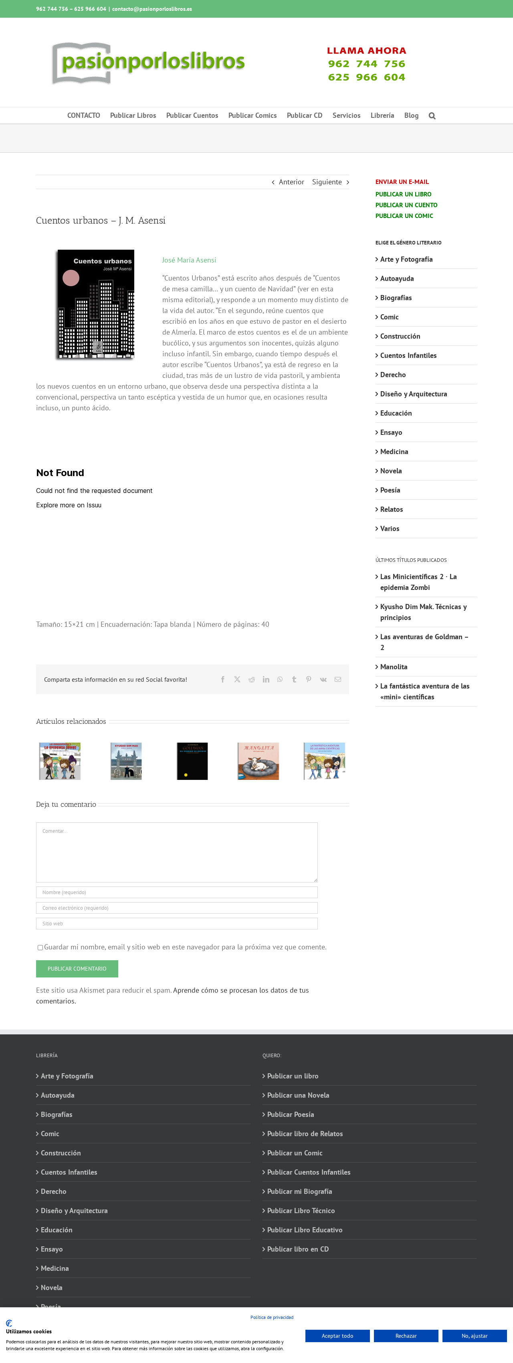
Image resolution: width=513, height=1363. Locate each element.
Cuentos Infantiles (408, 355)
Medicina (394, 451)
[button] (432, 115)
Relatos (391, 509)
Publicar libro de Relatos (305, 1133)
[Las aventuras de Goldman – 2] (192, 747)
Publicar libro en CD (298, 1249)
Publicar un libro (293, 1075)
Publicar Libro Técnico (301, 1210)
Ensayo (391, 432)
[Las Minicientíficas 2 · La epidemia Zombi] (60, 747)
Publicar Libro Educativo (305, 1229)
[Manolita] (258, 747)
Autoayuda (397, 278)
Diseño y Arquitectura (413, 393)
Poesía (390, 490)
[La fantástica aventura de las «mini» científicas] (325, 747)
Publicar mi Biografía (299, 1191)
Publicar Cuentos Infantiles (309, 1172)
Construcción (400, 336)
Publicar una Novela (298, 1095)
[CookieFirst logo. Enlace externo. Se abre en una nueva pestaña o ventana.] (9, 1323)
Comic (389, 316)
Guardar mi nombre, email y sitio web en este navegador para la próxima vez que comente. (185, 946)
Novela (391, 470)
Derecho (393, 374)
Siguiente (327, 181)
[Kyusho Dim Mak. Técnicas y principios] (126, 747)
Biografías (396, 297)
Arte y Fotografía (406, 259)
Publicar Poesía (290, 1114)
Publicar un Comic (295, 1152)
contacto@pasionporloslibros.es (152, 8)
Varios (390, 528)
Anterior (291, 181)
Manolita (394, 666)
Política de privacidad (271, 1317)
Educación (396, 413)
